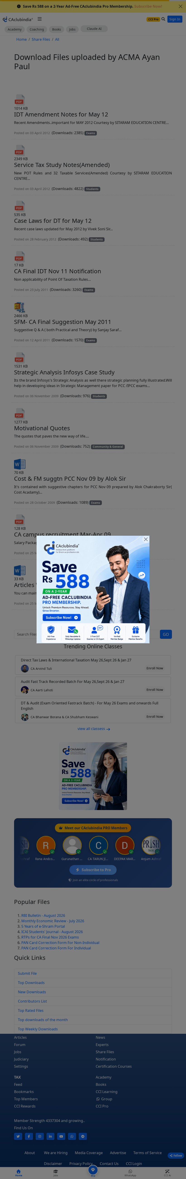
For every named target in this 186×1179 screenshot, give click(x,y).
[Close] (145, 539)
